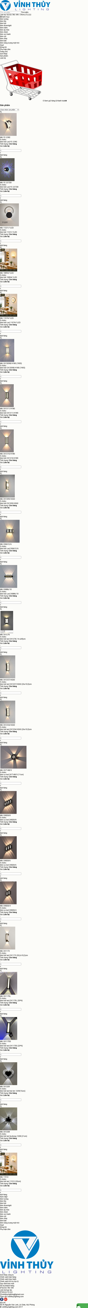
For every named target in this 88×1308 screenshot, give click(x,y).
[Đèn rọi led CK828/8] (8, 813)
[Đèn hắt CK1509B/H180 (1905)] (7, 361)
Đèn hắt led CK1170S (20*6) (11, 1046)
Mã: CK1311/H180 (7, 409)
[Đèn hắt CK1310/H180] (7, 452)
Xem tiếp (3, 1197)
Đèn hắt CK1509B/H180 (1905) (12, 368)
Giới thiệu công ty (7, 1275)
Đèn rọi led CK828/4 (8, 910)
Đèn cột (3, 36)
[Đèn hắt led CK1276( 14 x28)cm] (6, 632)
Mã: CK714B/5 (6, 770)
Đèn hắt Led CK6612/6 (9, 548)
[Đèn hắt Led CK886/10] (8, 587)
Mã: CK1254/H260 (7, 725)
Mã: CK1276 (5, 635)
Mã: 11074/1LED (7, 318)
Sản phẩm (4, 56)
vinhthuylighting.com (10, 1307)
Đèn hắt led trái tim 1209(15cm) (12, 1091)
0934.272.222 (25, 15)
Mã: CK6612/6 (6, 544)
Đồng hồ (3, 47)
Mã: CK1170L (5, 996)
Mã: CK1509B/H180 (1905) (11, 363)
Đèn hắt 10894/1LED (8, 277)
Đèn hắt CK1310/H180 (9, 458)
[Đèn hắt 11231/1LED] (9, 226)
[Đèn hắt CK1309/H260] (7, 497)
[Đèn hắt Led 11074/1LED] (8, 316)
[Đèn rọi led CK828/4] (8, 904)
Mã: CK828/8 (5, 815)
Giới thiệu (3, 54)
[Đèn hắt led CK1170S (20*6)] (8, 1039)
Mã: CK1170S (5, 1041)
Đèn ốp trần (4, 30)
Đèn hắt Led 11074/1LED (10, 322)
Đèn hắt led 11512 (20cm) (10, 1181)
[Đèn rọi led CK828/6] (8, 858)
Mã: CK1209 (5, 1087)
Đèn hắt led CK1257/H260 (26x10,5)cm (16, 684)
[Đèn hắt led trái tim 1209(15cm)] (8, 1084)
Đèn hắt (3, 23)
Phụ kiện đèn (5, 49)
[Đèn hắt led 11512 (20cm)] (8, 1175)
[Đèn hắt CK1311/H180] (7, 406)
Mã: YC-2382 (5, 137)
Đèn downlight (5, 25)
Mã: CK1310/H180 (7, 454)
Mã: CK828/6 (5, 861)
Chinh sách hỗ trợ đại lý (9, 1281)
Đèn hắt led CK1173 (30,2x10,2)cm (14, 955)
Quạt (2, 45)
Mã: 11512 (4, 1177)
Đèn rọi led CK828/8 (8, 820)
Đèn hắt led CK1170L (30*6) (11, 1000)
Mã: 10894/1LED (7, 273)
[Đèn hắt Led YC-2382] (8, 135)
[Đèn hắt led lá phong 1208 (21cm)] (8, 1130)
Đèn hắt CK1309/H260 (9, 503)
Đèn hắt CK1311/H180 (9, 413)
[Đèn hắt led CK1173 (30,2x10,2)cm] (7, 949)
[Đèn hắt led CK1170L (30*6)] (8, 994)
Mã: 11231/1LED (7, 228)
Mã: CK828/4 (5, 906)
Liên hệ (3, 58)
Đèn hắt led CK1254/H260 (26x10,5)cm (16, 729)
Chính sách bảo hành (8, 1279)
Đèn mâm (4, 28)
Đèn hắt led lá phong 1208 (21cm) (13, 1136)
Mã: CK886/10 (6, 589)
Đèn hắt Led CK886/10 (9, 594)
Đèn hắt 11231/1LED (8, 232)
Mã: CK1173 (5, 951)
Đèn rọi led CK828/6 (8, 865)
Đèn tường (4, 19)
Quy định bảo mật (7, 1283)
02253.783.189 (13, 15)
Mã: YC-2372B (5, 182)
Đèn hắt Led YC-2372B (9, 187)
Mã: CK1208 (5, 1132)
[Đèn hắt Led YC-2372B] (7, 180)
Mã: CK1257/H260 (7, 680)
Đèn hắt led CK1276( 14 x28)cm (13, 639)
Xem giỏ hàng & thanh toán (54, 101)
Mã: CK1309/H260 (7, 499)
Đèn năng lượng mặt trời (9, 43)
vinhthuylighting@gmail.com (13, 1294)
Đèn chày (3, 38)
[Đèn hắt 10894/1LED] (8, 271)
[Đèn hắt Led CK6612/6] (10, 542)
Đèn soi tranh (5, 34)
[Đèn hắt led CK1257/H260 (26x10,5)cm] (7, 678)
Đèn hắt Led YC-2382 (8, 142)
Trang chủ (4, 51)
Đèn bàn (3, 41)
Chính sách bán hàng (8, 1277)
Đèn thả (3, 21)
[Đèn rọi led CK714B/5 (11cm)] (13, 768)
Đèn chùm (4, 32)
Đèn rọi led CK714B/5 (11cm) (12, 774)
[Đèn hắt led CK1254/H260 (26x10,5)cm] (7, 723)
